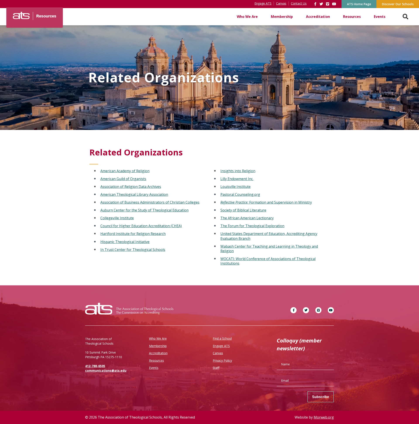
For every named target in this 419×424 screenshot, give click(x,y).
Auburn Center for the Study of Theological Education (144, 210)
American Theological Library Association (134, 194)
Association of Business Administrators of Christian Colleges (149, 202)
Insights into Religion (237, 171)
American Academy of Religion (124, 171)
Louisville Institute (235, 186)
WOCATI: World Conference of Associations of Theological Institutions (268, 261)
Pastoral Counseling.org (240, 194)
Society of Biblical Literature (243, 210)
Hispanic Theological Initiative (124, 241)
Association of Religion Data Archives (130, 186)
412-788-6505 (95, 366)
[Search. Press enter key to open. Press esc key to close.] (405, 16)
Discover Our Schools (398, 4)
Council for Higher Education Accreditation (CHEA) (141, 225)
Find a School (222, 338)
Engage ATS (221, 346)
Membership (282, 16)
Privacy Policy (222, 360)
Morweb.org (324, 417)
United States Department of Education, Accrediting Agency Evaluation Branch (268, 236)
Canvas (218, 353)
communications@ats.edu (105, 370)
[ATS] (34, 14)
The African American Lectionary (247, 218)
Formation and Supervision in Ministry (266, 202)
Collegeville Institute (117, 218)
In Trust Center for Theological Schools (132, 249)
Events (379, 16)
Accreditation (318, 16)
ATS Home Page (359, 4)
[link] (315, 4)
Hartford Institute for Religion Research (133, 233)
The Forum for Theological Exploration (252, 225)
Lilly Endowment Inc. (236, 178)
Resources (352, 16)
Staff (216, 368)
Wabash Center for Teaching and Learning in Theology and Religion (269, 248)
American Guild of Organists (123, 178)
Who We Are (247, 16)
